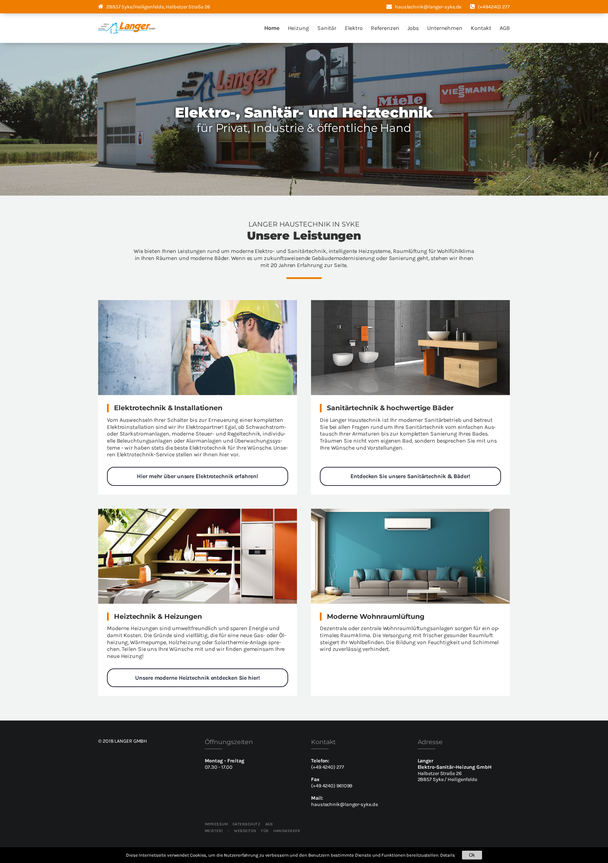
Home (271, 28)
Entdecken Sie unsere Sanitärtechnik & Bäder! (410, 476)
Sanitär (326, 28)
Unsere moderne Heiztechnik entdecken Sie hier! (197, 677)
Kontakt (481, 28)
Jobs (413, 28)
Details (447, 855)
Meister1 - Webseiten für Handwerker (252, 831)
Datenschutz (247, 824)
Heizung (298, 28)
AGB (505, 28)
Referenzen (385, 28)
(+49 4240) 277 (327, 767)
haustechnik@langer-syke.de (344, 804)
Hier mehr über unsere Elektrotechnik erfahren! (197, 476)
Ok (472, 855)
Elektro (353, 28)
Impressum (216, 824)
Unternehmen (444, 28)
